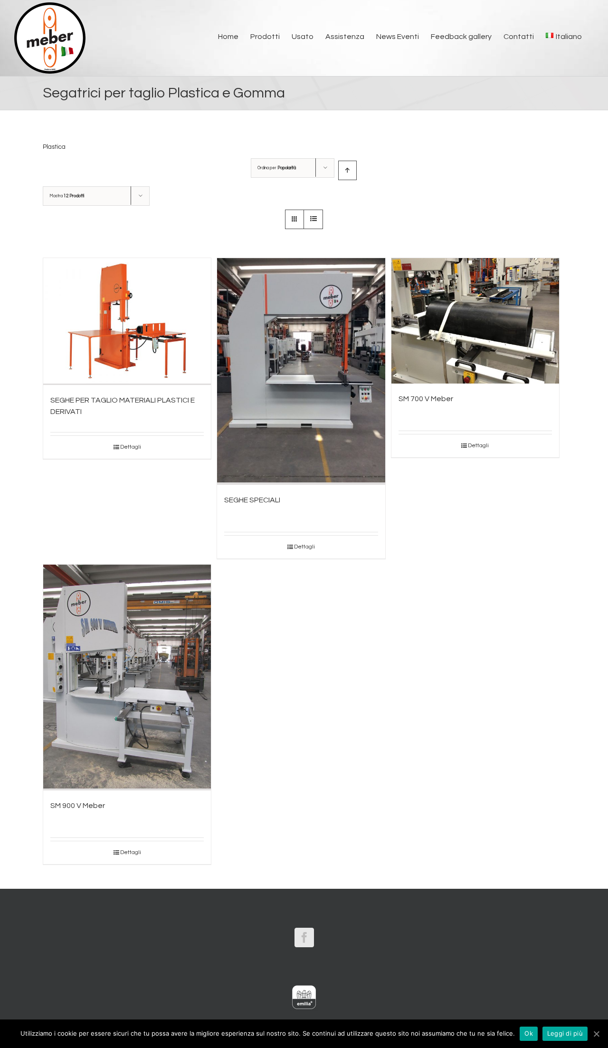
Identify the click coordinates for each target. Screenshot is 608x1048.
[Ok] (596, 1033)
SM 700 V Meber (426, 399)
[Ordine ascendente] (347, 170)
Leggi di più (565, 1033)
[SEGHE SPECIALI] (301, 371)
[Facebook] (304, 937)
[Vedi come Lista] (313, 219)
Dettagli (130, 447)
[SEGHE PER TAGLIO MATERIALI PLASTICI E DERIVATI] (127, 321)
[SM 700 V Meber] (475, 321)
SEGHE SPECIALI (252, 500)
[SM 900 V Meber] (127, 677)
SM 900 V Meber (77, 805)
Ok (528, 1033)
